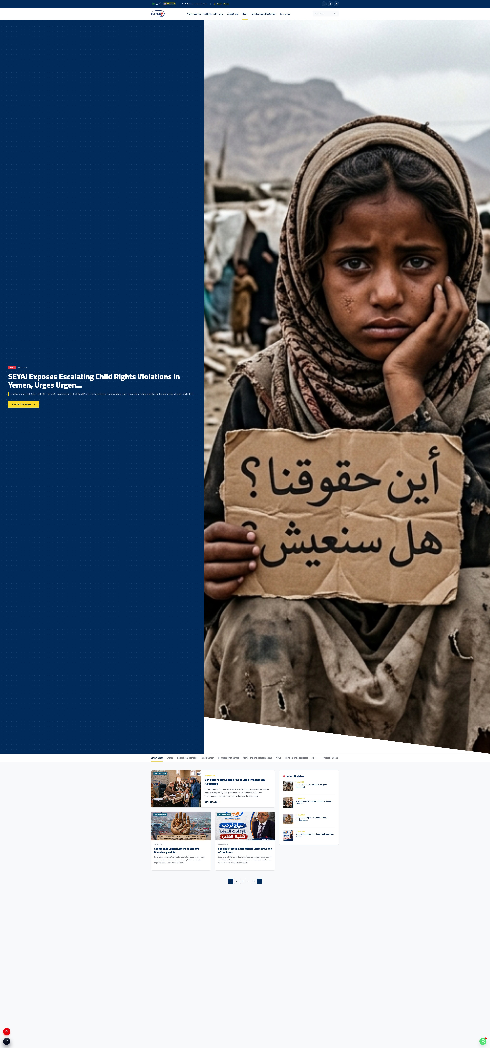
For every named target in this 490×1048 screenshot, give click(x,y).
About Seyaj (232, 14)
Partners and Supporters (296, 758)
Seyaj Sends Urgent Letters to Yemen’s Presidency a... (311, 819)
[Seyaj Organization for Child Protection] (158, 13)
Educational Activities (187, 758)
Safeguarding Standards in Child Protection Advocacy (235, 781)
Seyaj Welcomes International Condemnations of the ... (315, 835)
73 (253, 881)
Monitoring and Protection (264, 14)
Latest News (157, 758)
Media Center (207, 758)
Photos (315, 758)
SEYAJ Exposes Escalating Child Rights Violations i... (311, 786)
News (245, 14)
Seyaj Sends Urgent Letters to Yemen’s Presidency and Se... (176, 850)
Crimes (170, 758)
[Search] (335, 14)
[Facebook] (324, 3)
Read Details (211, 802)
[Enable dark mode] (6, 1041)
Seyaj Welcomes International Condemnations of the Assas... (245, 850)
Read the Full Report (21, 404)
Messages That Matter (228, 758)
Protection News (330, 758)
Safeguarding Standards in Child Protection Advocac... (313, 802)
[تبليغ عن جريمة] (6, 1031)
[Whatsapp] (336, 3)
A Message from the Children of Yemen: (205, 14)
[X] (330, 3)
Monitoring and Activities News (257, 758)
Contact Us (285, 14)
